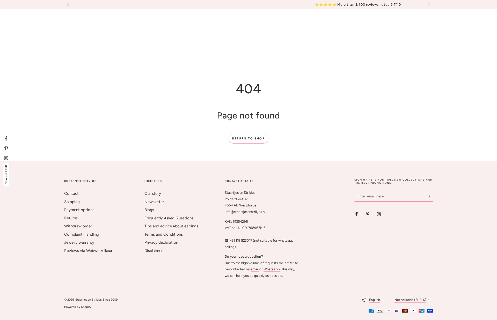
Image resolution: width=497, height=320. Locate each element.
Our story (152, 193)
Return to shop (248, 138)
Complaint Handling (81, 234)
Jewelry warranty (79, 242)
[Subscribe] (430, 196)
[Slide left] (68, 4)
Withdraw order (78, 226)
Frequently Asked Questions (168, 218)
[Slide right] (429, 4)
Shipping (72, 201)
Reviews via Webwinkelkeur (88, 250)
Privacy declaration (161, 242)
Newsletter (154, 201)
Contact (71, 193)
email (255, 269)
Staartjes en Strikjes (88, 299)
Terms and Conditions (163, 234)
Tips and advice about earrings (171, 226)
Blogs (149, 209)
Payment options (79, 209)
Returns (71, 218)
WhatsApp (272, 269)
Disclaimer (153, 250)
